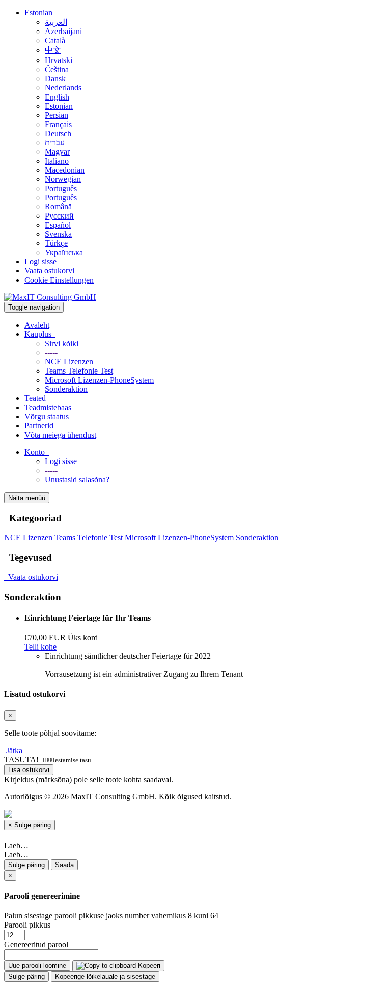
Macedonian (65, 170)
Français (58, 124)
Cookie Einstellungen (59, 279)
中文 (53, 50)
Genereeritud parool (36, 944)
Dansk (55, 78)
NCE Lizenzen (69, 361)
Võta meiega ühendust (60, 434)
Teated (35, 398)
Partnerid (38, 425)
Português (61, 188)
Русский (59, 215)
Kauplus (39, 334)
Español (58, 225)
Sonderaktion (66, 389)
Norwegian (63, 179)
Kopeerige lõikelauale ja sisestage (105, 976)
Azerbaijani (63, 31)
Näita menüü (26, 498)
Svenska (58, 234)
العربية (56, 22)
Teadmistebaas (47, 407)
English (57, 97)
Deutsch (58, 133)
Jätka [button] (14, 750)
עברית (55, 142)
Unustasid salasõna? (77, 479)
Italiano (57, 161)
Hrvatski (58, 60)
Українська (64, 252)
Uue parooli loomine (37, 965)
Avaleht (36, 325)
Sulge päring (26, 865)
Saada (64, 865)
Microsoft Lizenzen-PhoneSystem (99, 380)
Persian (56, 115)
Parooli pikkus (27, 924)
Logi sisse (40, 261)
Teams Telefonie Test (79, 370)
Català (55, 40)
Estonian (38, 12)
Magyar (57, 151)
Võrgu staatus (46, 416)
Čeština (57, 69)
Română (58, 206)
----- (51, 352)
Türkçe (56, 243)
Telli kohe (40, 646)
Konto (36, 452)
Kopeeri (148, 965)
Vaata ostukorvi (49, 270)
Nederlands (63, 87)
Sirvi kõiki (61, 343)
